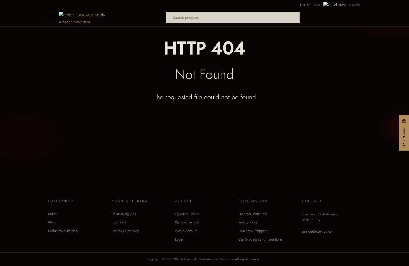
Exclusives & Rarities (62, 230)
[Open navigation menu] (52, 18)
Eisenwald (119, 222)
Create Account (186, 230)
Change (354, 4)
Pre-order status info (252, 213)
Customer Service (187, 213)
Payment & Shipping (253, 230)
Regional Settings (187, 222)
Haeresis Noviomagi (126, 230)
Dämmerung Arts (124, 213)
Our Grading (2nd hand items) (261, 239)
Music (52, 213)
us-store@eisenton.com (318, 231)
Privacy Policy (247, 222)
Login (179, 239)
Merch (52, 222)
